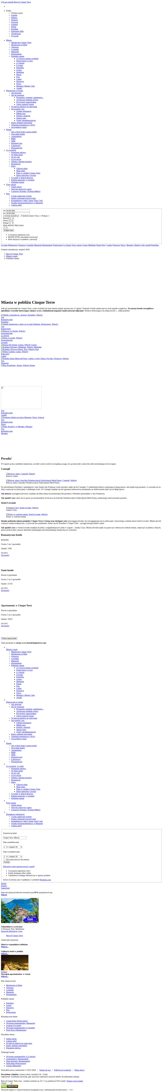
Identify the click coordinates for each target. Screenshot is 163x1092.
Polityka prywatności (62, 1070)
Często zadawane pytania (21, 817)
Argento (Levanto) (13, 1025)
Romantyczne (16, 757)
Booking (45, 880)
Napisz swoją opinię (75, 1081)
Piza (103, 245)
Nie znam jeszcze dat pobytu (17, 859)
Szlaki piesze (16, 805)
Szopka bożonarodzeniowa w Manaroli (27, 823)
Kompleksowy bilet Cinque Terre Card (27, 821)
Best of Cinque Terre (14, 936)
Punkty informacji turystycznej (23, 819)
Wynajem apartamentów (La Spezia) (20, 1056)
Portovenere (58, 245)
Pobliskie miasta (17, 665)
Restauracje (16, 780)
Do (4, 213)
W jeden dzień (17, 771)
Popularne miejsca (18, 768)
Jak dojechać (16, 704)
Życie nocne (16, 775)
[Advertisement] (81, 279)
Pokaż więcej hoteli (9, 638)
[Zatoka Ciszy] (22, 508)
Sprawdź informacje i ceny (12, 931)
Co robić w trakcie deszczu (22, 794)
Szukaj (6, 862)
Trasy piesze (11, 184)
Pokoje (6, 223)
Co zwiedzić (11, 150)
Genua (85, 245)
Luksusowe (16, 759)
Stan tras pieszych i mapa (21, 807)
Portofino (155, 245)
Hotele (8, 129)
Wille (13, 755)
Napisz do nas (45, 1070)
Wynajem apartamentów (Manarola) (20, 1023)
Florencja (116, 245)
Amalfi (148, 245)
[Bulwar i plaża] (20, 474)
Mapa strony (79, 1070)
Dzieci (5, 220)
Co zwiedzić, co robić (15, 766)
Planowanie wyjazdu (14, 91)
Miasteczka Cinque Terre (21, 652)
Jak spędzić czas (17, 720)
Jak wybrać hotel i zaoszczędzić (24, 746)
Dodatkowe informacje (15, 814)
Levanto (4, 245)
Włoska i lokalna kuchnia (21, 778)
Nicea (123, 245)
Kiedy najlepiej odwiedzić (21, 734)
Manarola (38, 245)
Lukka (109, 245)
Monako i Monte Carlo (135, 245)
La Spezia (67, 245)
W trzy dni (15, 773)
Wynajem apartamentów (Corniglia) (20, 1028)
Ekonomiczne (16, 762)
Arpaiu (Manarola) (13, 1066)
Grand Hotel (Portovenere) (17, 1021)
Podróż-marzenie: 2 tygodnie (22, 796)
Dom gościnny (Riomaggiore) (18, 1061)
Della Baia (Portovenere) (16, 1063)
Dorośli (6, 218)
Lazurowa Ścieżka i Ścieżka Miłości (25, 810)
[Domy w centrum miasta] (27, 514)
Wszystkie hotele (18, 748)
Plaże (13, 782)
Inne (8, 194)
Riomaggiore (47, 245)
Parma (98, 245)
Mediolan (92, 245)
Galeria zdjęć (16, 826)
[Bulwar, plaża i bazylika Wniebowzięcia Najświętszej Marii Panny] (41, 480)
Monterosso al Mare (19, 654)
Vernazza (21, 245)
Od (4, 211)
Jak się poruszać (17, 707)
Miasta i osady (12, 649)
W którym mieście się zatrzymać (24, 718)
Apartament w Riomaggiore (17, 1059)
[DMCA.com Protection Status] (9, 1087)
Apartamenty (16, 750)
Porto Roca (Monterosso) (16, 1030)
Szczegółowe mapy (19, 739)
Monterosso (13, 245)
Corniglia (29, 245)
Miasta (8, 40)
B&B (13, 752)
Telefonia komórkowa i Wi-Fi (23, 736)
